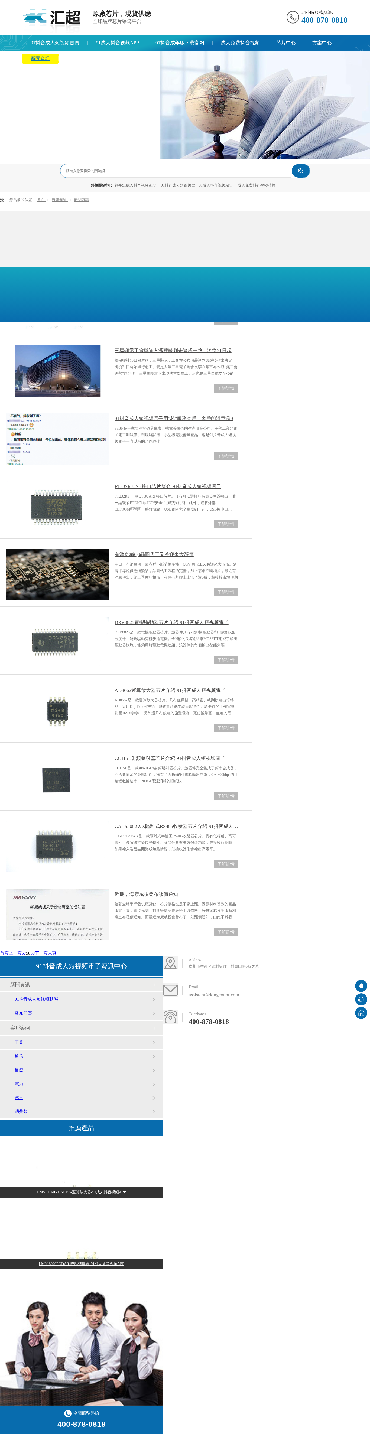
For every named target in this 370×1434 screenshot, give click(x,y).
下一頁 (41, 953)
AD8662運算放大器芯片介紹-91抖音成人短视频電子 (170, 690)
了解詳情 (226, 388)
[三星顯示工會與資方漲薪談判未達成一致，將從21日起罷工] (57, 371)
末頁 (52, 953)
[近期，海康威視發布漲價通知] (57, 914)
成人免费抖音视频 (240, 42)
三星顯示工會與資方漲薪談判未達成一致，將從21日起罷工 (176, 350)
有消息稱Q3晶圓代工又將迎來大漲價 (154, 554)
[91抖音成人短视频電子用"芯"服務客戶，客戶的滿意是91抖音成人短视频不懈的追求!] (57, 439)
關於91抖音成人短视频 (91, 58)
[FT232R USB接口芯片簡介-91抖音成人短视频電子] (57, 507)
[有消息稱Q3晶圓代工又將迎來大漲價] (57, 574)
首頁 (41, 200)
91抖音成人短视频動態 (36, 999)
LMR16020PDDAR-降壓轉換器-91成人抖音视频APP (81, 1259)
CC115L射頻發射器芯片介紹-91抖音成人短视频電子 (170, 758)
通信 (19, 1056)
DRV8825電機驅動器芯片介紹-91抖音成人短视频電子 (172, 622)
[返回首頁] (361, 1013)
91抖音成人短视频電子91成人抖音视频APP (196, 185)
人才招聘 (141, 58)
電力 (19, 1084)
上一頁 (15, 953)
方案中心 (322, 42)
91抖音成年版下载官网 (179, 42)
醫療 (19, 1070)
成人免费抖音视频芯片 (256, 185)
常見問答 (23, 1013)
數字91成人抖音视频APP (135, 185)
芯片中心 (286, 42)
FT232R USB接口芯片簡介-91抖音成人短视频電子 (168, 486)
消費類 (21, 1111)
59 (32, 953)
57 (24, 953)
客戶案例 (20, 1028)
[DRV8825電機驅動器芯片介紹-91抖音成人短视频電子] (57, 642)
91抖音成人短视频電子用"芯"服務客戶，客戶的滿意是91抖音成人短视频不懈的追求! (176, 418)
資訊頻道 (60, 200)
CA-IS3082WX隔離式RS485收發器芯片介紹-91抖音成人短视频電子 (176, 826)
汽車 (19, 1097)
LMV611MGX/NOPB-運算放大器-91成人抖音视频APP (81, 1187)
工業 (19, 1042)
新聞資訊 (40, 58)
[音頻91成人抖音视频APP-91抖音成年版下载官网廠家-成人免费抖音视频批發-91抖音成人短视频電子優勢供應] (51, 21)
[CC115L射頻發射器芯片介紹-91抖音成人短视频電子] (57, 778)
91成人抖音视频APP (117, 42)
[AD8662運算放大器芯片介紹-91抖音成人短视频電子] (57, 710)
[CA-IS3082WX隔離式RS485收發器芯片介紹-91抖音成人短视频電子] (57, 846)
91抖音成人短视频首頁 (55, 42)
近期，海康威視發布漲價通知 (146, 894)
